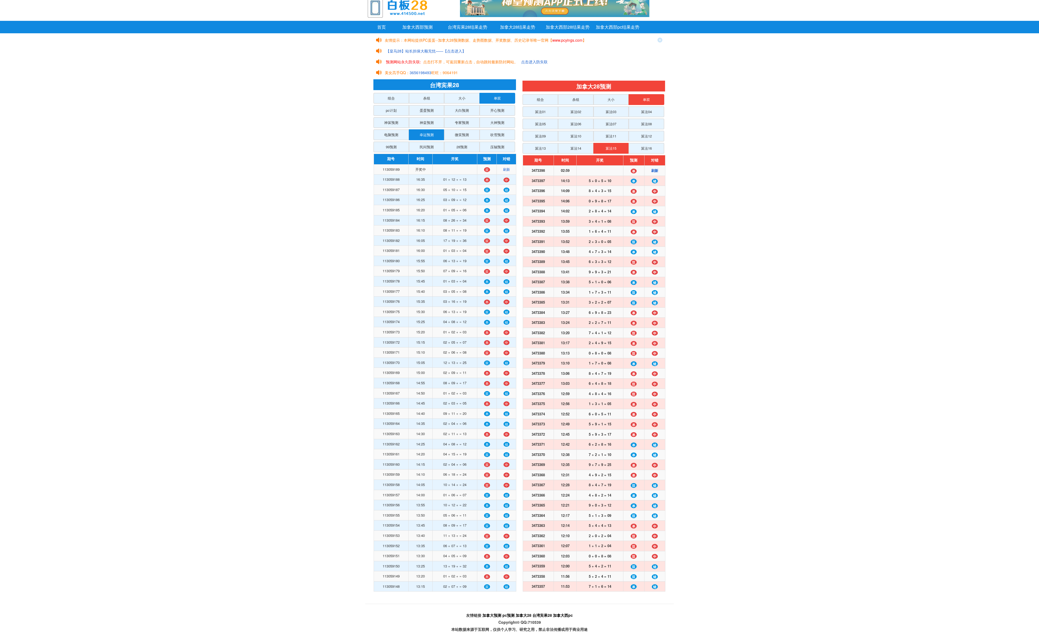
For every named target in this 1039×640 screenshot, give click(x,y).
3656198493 (420, 72)
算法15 (611, 148)
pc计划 (391, 110)
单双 (497, 98)
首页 (381, 27)
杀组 (426, 98)
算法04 (646, 111)
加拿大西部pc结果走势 (617, 27)
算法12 (646, 136)
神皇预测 (427, 122)
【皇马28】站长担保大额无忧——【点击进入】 (426, 51)
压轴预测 (497, 146)
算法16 (646, 148)
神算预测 (391, 122)
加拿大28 (523, 615)
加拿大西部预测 (417, 27)
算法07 (611, 123)
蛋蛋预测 (427, 110)
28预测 (461, 146)
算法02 (575, 111)
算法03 (611, 111)
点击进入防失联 (534, 61)
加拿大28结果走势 (517, 27)
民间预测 (427, 146)
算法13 (540, 148)
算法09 (540, 136)
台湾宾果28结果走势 (467, 27)
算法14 (575, 148)
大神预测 (497, 122)
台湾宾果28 (542, 615)
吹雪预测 (497, 134)
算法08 (646, 123)
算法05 (540, 123)
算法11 (611, 136)
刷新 (506, 169)
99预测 (391, 146)
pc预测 (508, 615)
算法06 (575, 123)
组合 (391, 98)
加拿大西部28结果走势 (568, 27)
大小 (461, 98)
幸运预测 (427, 134)
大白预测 (462, 110)
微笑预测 (462, 134)
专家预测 (462, 122)
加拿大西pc (563, 615)
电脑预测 (391, 134)
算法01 (540, 111)
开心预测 (497, 110)
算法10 (575, 136)
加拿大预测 (491, 615)
